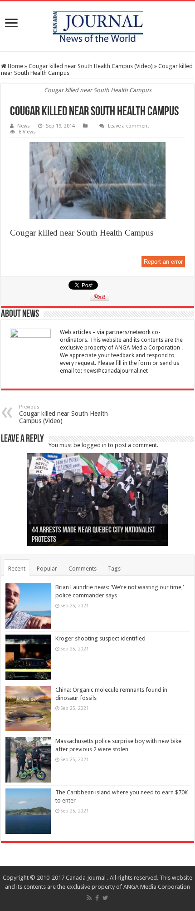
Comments (82, 568)
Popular (47, 568)
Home (14, 66)
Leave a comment (128, 126)
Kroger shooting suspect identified (100, 638)
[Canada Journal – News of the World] (97, 26)
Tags (114, 568)
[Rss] (89, 897)
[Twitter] (105, 897)
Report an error (163, 261)
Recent (16, 568)
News (23, 126)
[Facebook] (97, 897)
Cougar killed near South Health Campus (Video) (91, 66)
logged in (94, 445)
